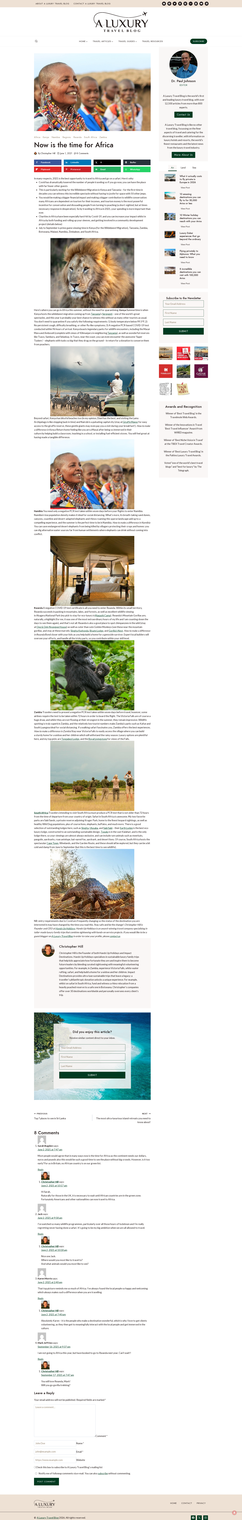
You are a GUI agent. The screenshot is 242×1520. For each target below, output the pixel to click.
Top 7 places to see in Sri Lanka (50, 1116)
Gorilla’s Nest (116, 630)
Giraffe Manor (130, 421)
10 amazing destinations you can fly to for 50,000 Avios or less (190, 199)
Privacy (201, 1503)
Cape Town (52, 843)
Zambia (103, 137)
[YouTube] (201, 3)
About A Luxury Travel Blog (52, 3)
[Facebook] (169, 3)
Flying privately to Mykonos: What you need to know (190, 254)
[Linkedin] (180, 3)
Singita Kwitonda (80, 630)
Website (80, 1459)
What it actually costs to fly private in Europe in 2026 (191, 179)
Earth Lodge (126, 828)
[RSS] (207, 3)
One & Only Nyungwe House (51, 626)
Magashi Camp (102, 615)
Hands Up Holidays (65, 928)
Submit (92, 1075)
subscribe (103, 1473)
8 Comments (83, 153)
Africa (37, 137)
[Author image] (35, 153)
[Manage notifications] (234, 1512)
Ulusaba (94, 828)
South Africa (90, 137)
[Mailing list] (164, 3)
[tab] (172, 168)
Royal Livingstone (97, 738)
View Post (186, 188)
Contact (186, 1503)
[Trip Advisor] (191, 3)
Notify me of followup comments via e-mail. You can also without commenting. (84, 1473)
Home (173, 1503)
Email (79, 1451)
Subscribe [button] (198, 41)
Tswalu (104, 831)
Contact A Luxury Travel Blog (92, 3)
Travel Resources (152, 41)
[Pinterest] (185, 3)
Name (80, 1443)
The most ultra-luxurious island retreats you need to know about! (123, 1118)
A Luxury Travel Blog (62, 936)
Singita (85, 828)
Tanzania (95, 313)
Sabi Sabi (107, 828)
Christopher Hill (48, 153)
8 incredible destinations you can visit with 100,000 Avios (190, 273)
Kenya (46, 137)
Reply (41, 1169)
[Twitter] (174, 3)
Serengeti (107, 313)
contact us (115, 936)
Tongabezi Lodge (70, 738)
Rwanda (77, 137)
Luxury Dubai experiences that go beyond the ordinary (190, 236)
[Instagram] (196, 3)
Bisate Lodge (96, 630)
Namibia (56, 137)
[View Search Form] (36, 41)
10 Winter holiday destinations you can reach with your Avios (191, 218)
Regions (66, 137)
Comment (101, 1436)
